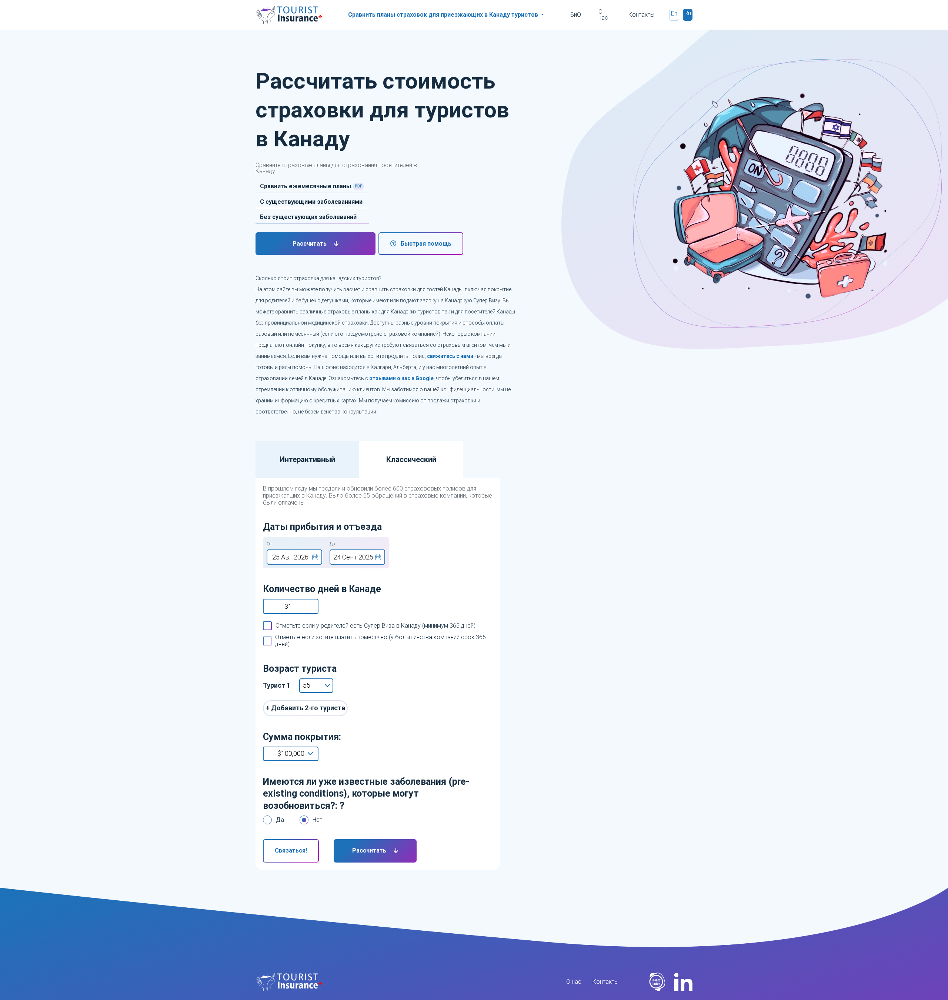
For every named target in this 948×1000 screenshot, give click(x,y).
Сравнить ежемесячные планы (305, 186)
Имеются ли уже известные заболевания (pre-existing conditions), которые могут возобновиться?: (366, 793)
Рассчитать (310, 243)
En (674, 13)
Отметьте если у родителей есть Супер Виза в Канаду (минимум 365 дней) (375, 625)
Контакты (641, 15)
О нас (603, 15)
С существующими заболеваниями (311, 202)
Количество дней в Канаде (322, 589)
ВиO (575, 15)
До (332, 543)
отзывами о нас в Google (401, 378)
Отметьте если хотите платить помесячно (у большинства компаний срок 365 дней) (380, 641)
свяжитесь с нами (450, 356)
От (269, 543)
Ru (687, 13)
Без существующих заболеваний (308, 217)
